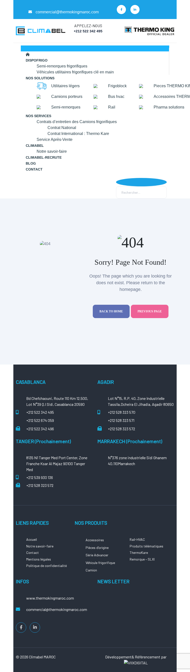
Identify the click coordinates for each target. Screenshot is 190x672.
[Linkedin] (135, 9)
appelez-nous (88, 25)
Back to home (111, 311)
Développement (118, 656)
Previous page (150, 311)
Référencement (147, 656)
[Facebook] (121, 9)
